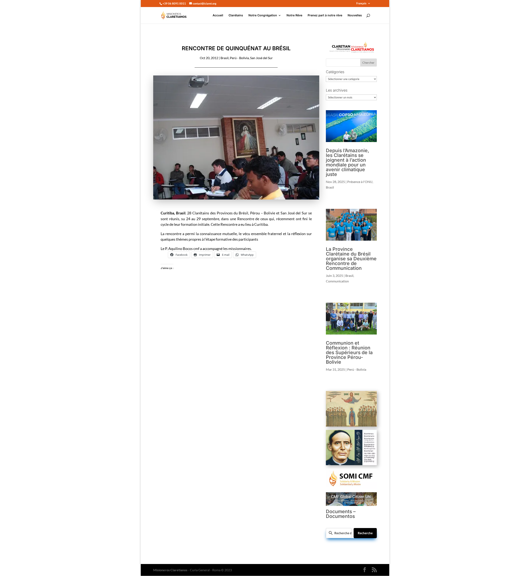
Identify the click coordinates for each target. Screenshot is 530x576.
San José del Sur (261, 58)
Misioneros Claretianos (170, 570)
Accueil (218, 15)
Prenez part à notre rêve (325, 15)
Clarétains (236, 15)
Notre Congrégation (262, 15)
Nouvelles (355, 15)
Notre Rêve (294, 15)
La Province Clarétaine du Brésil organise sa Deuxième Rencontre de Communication (351, 258)
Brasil (224, 58)
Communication (337, 281)
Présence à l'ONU (359, 182)
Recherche (365, 533)
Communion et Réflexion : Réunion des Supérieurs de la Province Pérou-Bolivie (349, 352)
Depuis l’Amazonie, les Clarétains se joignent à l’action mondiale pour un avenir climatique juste (347, 162)
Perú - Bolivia (239, 58)
